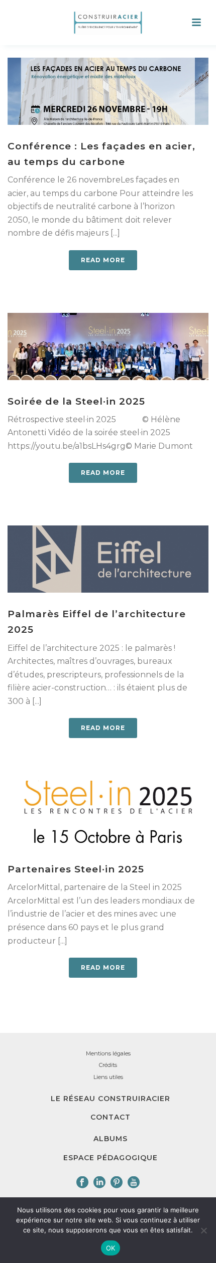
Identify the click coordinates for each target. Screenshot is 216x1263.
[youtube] (134, 1182)
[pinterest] (117, 1182)
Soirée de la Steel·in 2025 (76, 401)
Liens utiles (108, 1076)
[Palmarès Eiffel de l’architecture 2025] (108, 559)
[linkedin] (99, 1182)
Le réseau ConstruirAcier (110, 1098)
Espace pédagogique (110, 1157)
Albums (110, 1138)
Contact (110, 1117)
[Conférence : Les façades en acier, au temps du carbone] (108, 91)
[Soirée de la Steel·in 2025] (108, 346)
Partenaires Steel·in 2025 (76, 869)
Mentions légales (108, 1053)
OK (111, 1248)
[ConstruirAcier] (108, 22)
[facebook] (82, 1182)
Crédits (108, 1064)
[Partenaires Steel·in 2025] (108, 814)
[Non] (203, 1230)
